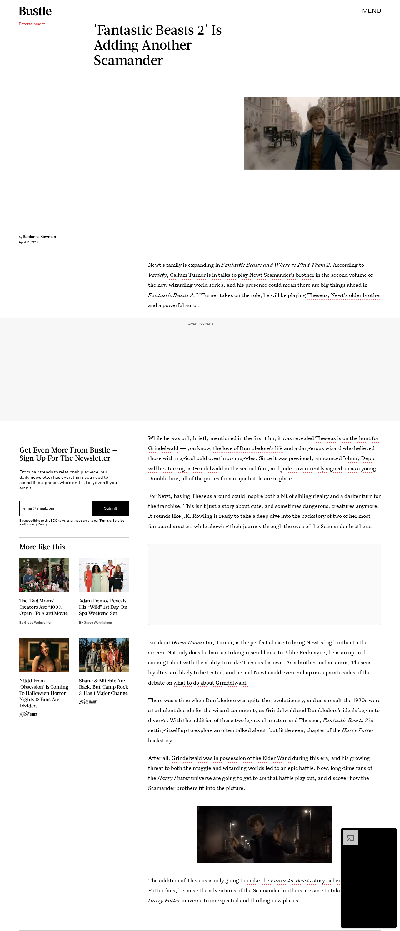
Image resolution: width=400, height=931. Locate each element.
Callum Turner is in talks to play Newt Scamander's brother (241, 274)
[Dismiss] (390, 833)
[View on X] (264, 584)
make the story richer (293, 880)
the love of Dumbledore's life (248, 448)
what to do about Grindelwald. (210, 682)
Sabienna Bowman (39, 236)
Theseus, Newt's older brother (344, 295)
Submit (110, 508)
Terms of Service (111, 520)
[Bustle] (35, 11)
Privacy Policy (36, 524)
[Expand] (347, 833)
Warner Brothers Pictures (397, 133)
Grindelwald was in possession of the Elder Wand (231, 757)
